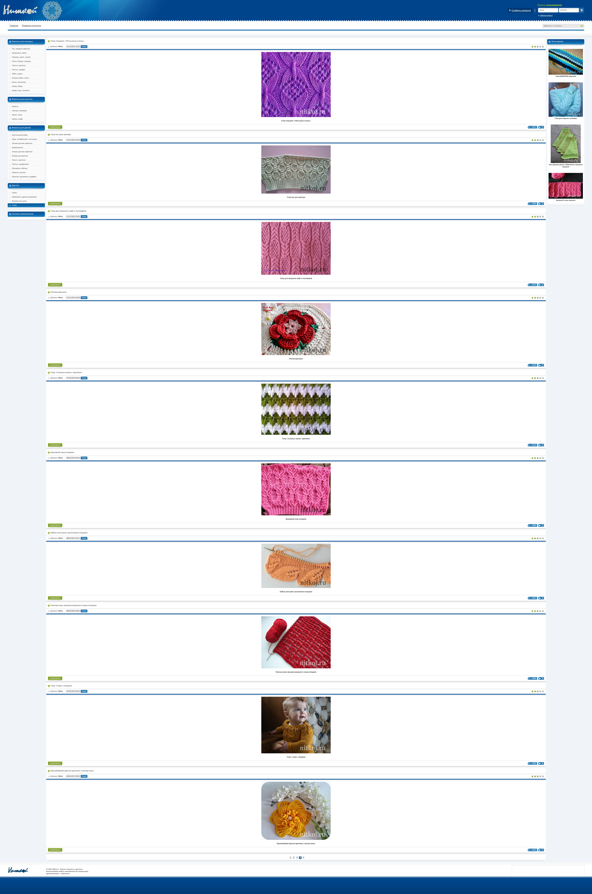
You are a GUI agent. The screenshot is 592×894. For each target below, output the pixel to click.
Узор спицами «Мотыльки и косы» (67, 41)
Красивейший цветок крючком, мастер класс (72, 771)
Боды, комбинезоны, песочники (24, 139)
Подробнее (55, 127)
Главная (14, 25)
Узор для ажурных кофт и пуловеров (68, 211)
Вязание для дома (19, 201)
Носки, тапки (17, 115)
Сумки (14, 193)
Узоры (14, 205)
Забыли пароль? (546, 16)
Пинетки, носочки (19, 173)
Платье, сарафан (18, 70)
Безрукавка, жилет (19, 53)
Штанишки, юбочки (19, 168)
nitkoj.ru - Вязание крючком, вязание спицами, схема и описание (28, 10)
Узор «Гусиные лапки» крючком (66, 372)
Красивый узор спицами (62, 452)
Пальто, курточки (19, 160)
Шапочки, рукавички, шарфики (24, 177)
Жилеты (15, 107)
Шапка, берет (17, 86)
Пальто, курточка (19, 65)
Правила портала (31, 25)
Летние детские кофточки (22, 143)
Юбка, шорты (17, 74)
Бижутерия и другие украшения (24, 197)
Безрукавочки (17, 148)
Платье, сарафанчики (20, 164)
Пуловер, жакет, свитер (21, 57)
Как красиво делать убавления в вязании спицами (566, 166)
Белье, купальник (19, 82)
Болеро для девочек (20, 156)
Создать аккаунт (520, 10)
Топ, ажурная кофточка (21, 49)
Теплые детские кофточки (22, 152)
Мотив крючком (58, 292)
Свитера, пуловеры (19, 111)
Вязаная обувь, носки (20, 78)
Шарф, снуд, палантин (20, 90)
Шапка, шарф (17, 119)
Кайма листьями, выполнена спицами (69, 533)
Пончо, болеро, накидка (21, 61)
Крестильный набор (19, 135)
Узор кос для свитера (61, 134)
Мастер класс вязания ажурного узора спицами (74, 605)
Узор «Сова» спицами (61, 686)
